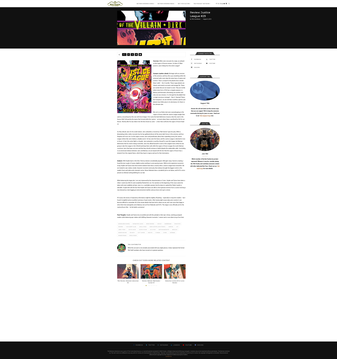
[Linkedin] (222, 3)
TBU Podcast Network (201, 3)
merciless (174, 229)
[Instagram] (220, 3)
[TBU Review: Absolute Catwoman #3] (128, 271)
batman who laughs (138, 223)
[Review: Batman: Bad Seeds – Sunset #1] (151, 271)
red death (132, 232)
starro (165, 232)
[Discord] (226, 3)
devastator (177, 223)
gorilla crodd (142, 226)
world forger (133, 235)
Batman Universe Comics (145, 3)
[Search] (229, 3)
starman (157, 232)
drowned (120, 226)
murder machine (122, 232)
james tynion (121, 229)
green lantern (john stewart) (157, 226)
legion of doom (143, 229)
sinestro (150, 232)
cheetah (159, 223)
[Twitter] (218, 3)
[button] (119, 275)
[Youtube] (224, 3)
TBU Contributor (196, 19)
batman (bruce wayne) (124, 223)
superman (172, 232)
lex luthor (153, 229)
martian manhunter (164, 229)
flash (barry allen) (131, 226)
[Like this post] (124, 54)
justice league (132, 229)
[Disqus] (151, 311)
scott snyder (141, 232)
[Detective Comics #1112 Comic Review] (175, 271)
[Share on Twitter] (132, 54)
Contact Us (169, 356)
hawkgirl (170, 226)
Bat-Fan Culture (184, 3)
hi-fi (177, 226)
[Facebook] (216, 3)
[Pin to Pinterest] (136, 54)
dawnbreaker (167, 223)
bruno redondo (150, 223)
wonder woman (122, 235)
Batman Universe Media (166, 3)
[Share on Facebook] (128, 54)
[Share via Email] (140, 54)
